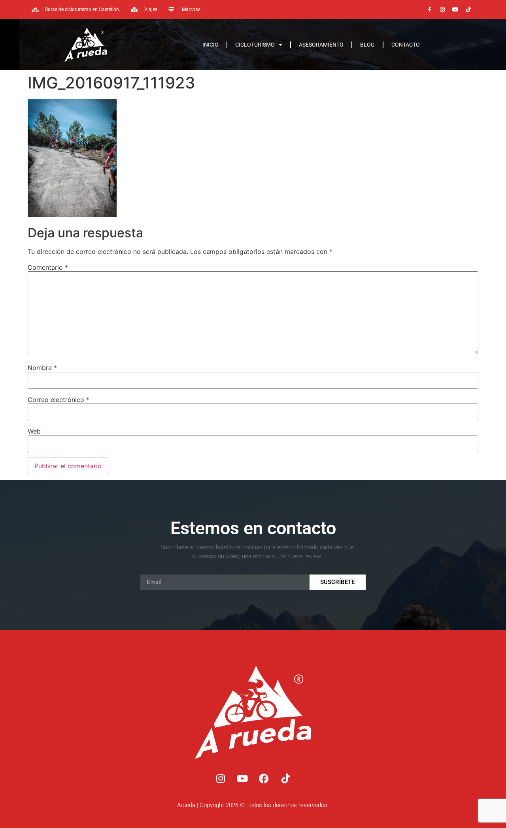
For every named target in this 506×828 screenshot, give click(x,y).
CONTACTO (405, 44)
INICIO (210, 44)
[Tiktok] (468, 9)
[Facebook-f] (429, 9)
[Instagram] (442, 9)
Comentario (48, 267)
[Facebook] (264, 779)
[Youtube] (455, 9)
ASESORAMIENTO (321, 44)
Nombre (42, 367)
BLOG (367, 44)
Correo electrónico (58, 399)
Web (34, 431)
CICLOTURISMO (255, 44)
